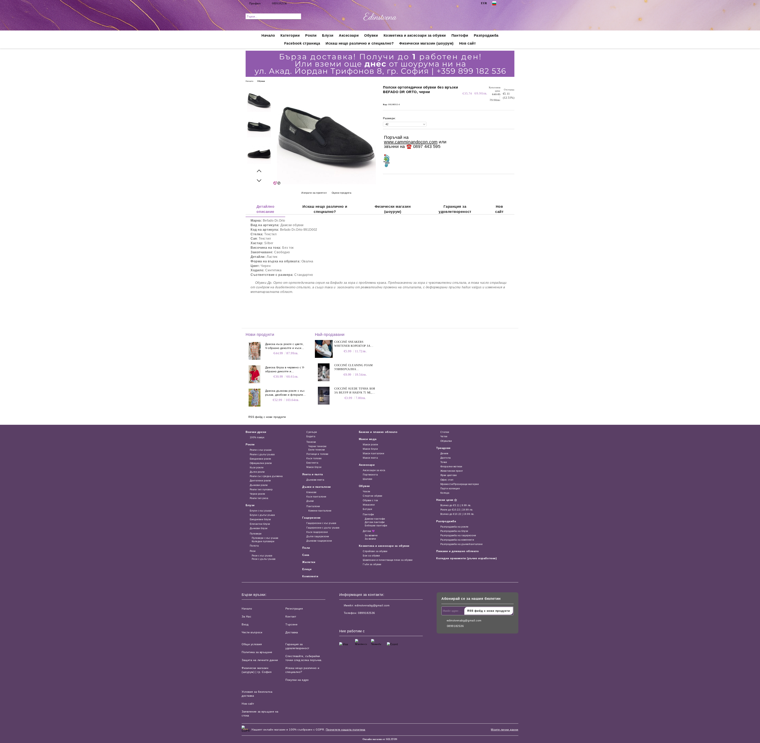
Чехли (366, 491)
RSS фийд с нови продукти (267, 416)
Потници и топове (317, 454)
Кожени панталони (320, 510)
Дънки (310, 501)
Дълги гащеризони (317, 536)
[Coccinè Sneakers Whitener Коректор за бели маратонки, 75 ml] (324, 349)
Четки (443, 436)
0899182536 (279, 3)
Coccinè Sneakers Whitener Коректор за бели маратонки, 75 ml (352, 344)
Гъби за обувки (372, 564)
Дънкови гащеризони (319, 540)
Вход (245, 624)
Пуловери (256, 533)
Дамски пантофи (375, 518)
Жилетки (308, 562)
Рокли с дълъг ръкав (262, 454)
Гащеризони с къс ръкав (321, 523)
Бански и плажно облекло (378, 431)
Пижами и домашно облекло (457, 551)
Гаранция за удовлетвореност (455, 209)
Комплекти (310, 576)
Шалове (367, 479)
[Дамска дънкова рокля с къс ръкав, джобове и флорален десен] (254, 398)
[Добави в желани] (511, 142)
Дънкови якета (315, 479)
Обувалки (446, 441)
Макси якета (370, 457)
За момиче (371, 535)
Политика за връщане (257, 652)
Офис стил (446, 479)
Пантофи (459, 35)
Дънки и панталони (316, 486)
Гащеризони (311, 517)
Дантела (445, 457)
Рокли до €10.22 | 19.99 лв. (456, 509)
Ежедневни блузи (260, 519)
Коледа (444, 493)
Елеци (307, 569)
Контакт (290, 616)
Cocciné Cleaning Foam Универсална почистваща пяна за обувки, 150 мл (353, 367)
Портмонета (370, 474)
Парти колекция (450, 488)
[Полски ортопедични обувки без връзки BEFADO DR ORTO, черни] (326, 183)
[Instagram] (512, 3)
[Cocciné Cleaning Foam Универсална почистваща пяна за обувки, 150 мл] (324, 372)
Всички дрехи (256, 431)
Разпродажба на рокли (454, 526)
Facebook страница (302, 43)
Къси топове (314, 458)
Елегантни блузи (260, 524)
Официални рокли (261, 463)
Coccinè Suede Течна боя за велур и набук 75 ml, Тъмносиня (354, 391)
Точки (443, 462)
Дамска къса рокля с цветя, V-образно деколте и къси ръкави (284, 346)
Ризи (253, 551)
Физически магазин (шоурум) (426, 43)
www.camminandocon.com (411, 141)
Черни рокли (257, 493)
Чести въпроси (252, 632)
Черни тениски (317, 446)
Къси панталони (316, 496)
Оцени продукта (341, 192)
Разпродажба (486, 35)
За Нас (246, 616)
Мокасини (369, 504)
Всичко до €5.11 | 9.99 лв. (455, 505)
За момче (370, 538)
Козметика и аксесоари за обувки (415, 35)
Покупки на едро (297, 679)
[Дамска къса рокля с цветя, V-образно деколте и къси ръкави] (254, 351)
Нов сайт (467, 43)
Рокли (310, 35)
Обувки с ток (370, 500)
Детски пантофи (375, 522)
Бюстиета (312, 462)
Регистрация (294, 608)
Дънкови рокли (259, 485)
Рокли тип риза (259, 498)
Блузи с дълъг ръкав (262, 515)
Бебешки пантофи (376, 525)
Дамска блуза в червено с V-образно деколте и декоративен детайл (285, 369)
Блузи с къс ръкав (261, 510)
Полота (254, 545)
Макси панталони (373, 453)
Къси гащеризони (317, 532)
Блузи (327, 35)
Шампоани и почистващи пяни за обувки (387, 560)
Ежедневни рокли (260, 458)
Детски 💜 (369, 531)
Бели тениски (316, 449)
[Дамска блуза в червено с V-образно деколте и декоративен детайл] (254, 374)
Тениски (311, 442)
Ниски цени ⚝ (446, 499)
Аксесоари (349, 35)
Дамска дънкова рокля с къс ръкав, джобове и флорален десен (285, 393)
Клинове (311, 492)
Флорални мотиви (451, 466)
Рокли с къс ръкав (260, 450)
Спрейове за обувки (375, 551)
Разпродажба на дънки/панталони (461, 544)
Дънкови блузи (259, 528)
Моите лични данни (504, 729)
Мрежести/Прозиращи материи (459, 484)
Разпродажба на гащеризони (458, 535)
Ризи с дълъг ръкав (264, 559)
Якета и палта (312, 474)
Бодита (310, 436)
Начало (268, 35)
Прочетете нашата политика (345, 729)
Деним (444, 453)
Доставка (291, 632)
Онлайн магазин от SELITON (380, 739)
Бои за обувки (371, 555)
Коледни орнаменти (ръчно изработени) (466, 558)
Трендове (443, 448)
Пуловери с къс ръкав (265, 538)
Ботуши (367, 509)
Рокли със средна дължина (266, 476)
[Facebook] (506, 3)
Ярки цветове (448, 475)
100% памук (257, 437)
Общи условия (252, 644)
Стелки (444, 432)
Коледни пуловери (263, 541)
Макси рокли (370, 444)
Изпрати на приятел (314, 192)
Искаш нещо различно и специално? (360, 43)
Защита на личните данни (260, 660)
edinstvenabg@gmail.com (372, 605)
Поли (306, 547)
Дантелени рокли (260, 480)
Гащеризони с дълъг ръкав (322, 527)
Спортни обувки (372, 495)
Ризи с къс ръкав (262, 555)
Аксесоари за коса (374, 470)
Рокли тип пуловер (261, 489)
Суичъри (311, 432)
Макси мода (368, 439)
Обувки (371, 35)
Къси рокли (256, 467)
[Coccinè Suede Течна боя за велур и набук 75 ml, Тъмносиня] (324, 396)
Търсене (291, 624)
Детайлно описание (265, 209)
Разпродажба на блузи (454, 531)
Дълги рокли (257, 472)
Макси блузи (313, 467)
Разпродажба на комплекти (457, 539)
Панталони (313, 506)
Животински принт (451, 471)
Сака (305, 554)
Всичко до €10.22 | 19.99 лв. (457, 514)
